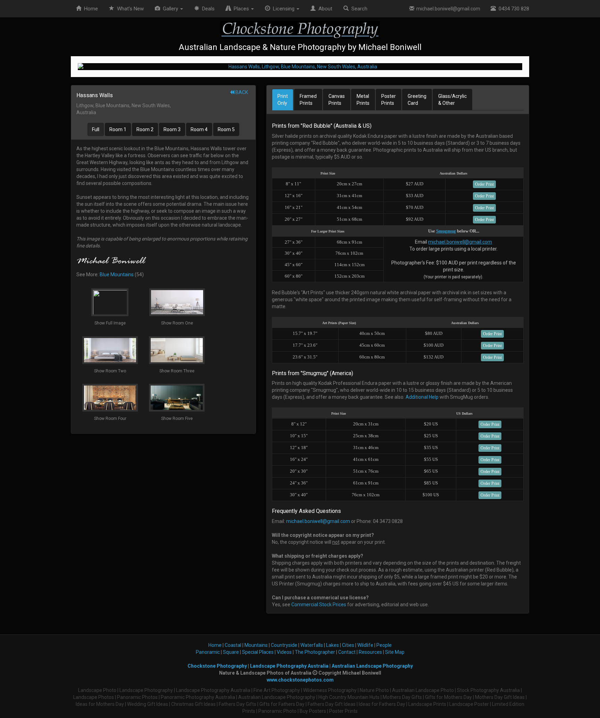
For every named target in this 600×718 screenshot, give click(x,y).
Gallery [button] (170, 9)
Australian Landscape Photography (372, 666)
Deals (207, 9)
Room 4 (199, 129)
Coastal (233, 645)
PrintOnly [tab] (282, 99)
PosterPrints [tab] (388, 99)
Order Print (484, 184)
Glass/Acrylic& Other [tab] (452, 99)
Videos (284, 652)
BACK (241, 92)
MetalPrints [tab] (363, 99)
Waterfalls (311, 645)
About (324, 9)
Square (231, 652)
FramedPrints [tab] (308, 99)
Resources (370, 652)
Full (95, 129)
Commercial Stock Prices (318, 604)
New (130, 9)
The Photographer (315, 652)
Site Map (395, 652)
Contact (347, 652)
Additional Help (422, 397)
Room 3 (172, 129)
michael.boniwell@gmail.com (447, 8)
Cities (348, 645)
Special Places (258, 652)
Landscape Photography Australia (289, 666)
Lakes (332, 645)
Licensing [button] (283, 9)
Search (358, 9)
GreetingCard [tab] (417, 99)
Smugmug (446, 231)
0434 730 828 (512, 9)
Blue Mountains (117, 274)
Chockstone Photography (217, 666)
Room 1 (117, 129)
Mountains (256, 645)
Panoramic (208, 652)
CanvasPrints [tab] (336, 99)
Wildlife (365, 645)
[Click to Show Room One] (300, 66)
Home (89, 9)
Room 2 (144, 129)
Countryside (284, 645)
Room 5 (226, 129)
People (384, 645)
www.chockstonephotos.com (300, 680)
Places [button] (240, 9)
